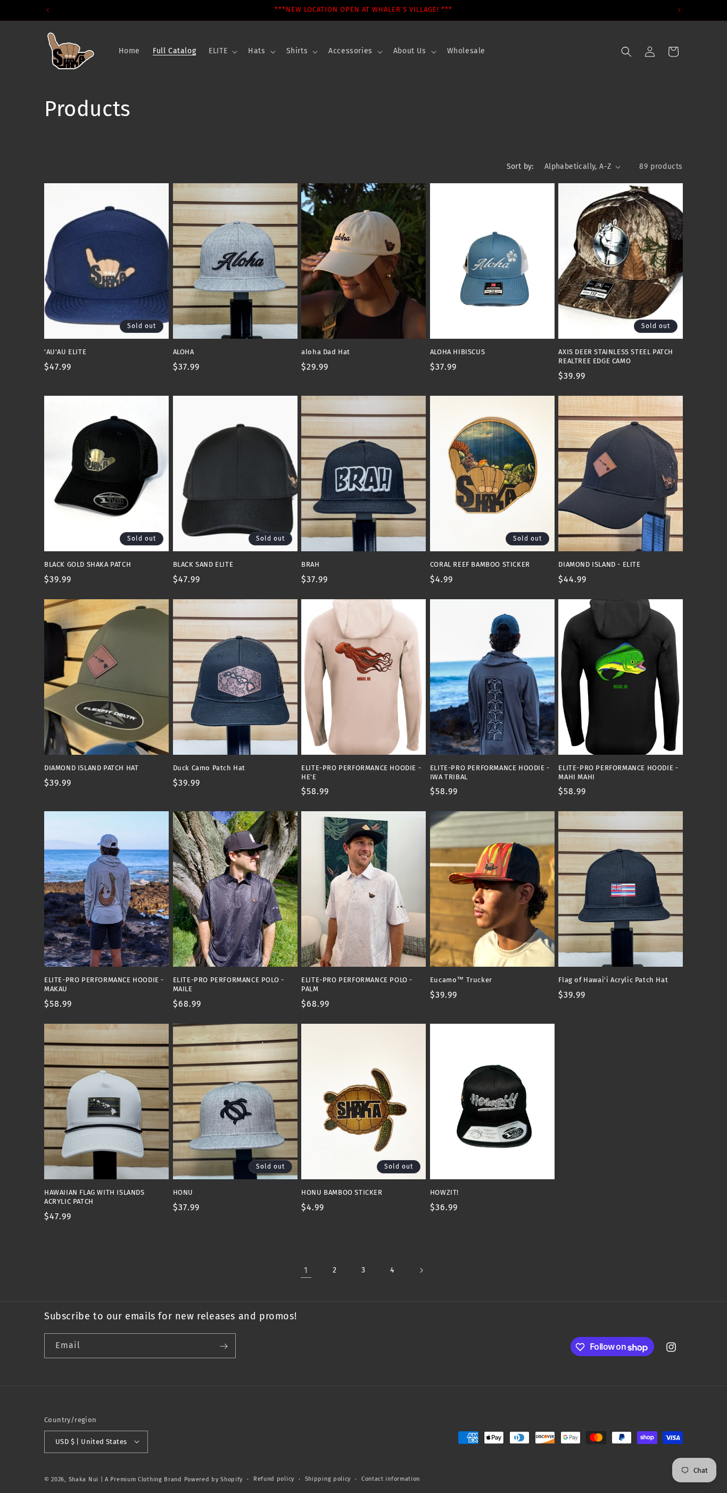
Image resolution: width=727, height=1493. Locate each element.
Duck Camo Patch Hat (209, 768)
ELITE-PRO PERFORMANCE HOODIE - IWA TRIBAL (490, 772)
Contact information (390, 1478)
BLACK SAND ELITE (203, 564)
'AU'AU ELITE (65, 352)
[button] (222, 51)
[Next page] (421, 1270)
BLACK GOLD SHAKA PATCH (87, 564)
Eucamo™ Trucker (461, 980)
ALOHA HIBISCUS (457, 352)
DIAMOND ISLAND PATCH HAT (91, 768)
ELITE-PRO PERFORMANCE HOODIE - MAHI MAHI (618, 772)
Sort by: (520, 166)
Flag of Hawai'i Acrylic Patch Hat (613, 980)
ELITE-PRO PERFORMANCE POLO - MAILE (228, 984)
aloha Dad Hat (325, 352)
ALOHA (183, 352)
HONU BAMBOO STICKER (341, 1192)
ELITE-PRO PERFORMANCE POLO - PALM (356, 984)
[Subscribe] (223, 1346)
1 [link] (306, 1270)
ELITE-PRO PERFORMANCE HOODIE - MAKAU (104, 984)
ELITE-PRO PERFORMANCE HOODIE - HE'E (361, 772)
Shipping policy (328, 1478)
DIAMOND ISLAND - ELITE (599, 564)
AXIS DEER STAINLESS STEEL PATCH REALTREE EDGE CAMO (615, 356)
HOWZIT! (444, 1192)
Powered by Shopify (213, 1478)
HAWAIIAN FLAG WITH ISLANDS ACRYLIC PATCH (94, 1196)
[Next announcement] (679, 10)
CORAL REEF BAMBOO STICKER (480, 564)
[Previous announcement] (48, 10)
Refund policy (273, 1478)
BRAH (310, 564)
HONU (183, 1192)
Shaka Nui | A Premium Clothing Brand (125, 1478)
